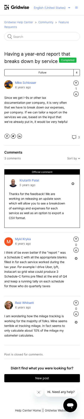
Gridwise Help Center (18, 22)
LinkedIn (19, 136)
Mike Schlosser (25, 82)
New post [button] (42, 378)
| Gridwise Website (56, 410)
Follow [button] (43, 72)
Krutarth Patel (29, 180)
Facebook (7, 136)
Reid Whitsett (24, 303)
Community (45, 22)
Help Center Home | (29, 410)
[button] (76, 8)
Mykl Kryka (23, 239)
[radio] (76, 82)
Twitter (13, 136)
